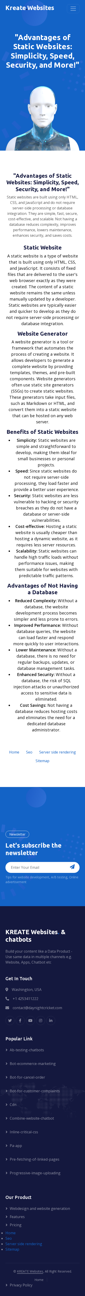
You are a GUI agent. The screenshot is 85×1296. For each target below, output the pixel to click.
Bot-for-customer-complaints (35, 1090)
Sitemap (42, 760)
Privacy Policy (21, 1285)
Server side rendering (57, 752)
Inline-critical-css (24, 1131)
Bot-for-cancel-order (27, 1077)
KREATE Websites (30, 1271)
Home (14, 752)
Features (17, 1216)
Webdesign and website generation (40, 1208)
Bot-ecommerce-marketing (33, 1063)
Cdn (13, 1104)
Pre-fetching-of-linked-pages (34, 1159)
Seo (29, 752)
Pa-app (16, 1145)
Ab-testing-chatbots (27, 1049)
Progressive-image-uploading (35, 1172)
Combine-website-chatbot (32, 1118)
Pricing (16, 1224)
